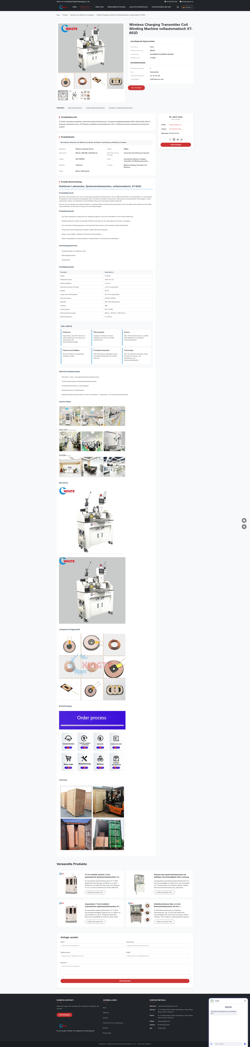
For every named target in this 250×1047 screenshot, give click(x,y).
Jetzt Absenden (125, 981)
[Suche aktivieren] (177, 7)
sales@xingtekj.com (187, 1)
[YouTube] (178, 139)
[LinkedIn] (174, 139)
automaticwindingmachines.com (168, 1006)
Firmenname (130, 942)
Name (63, 942)
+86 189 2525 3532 (175, 129)
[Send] (245, 1044)
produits (105, 1018)
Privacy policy (107, 1033)
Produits (65, 15)
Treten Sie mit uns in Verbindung (113, 1023)
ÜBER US (106, 1012)
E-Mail (128, 952)
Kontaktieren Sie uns (161, 7)
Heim (74, 7)
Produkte (85, 7)
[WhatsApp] (244, 526)
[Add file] (211, 1044)
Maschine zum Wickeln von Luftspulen (82, 15)
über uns (99, 7)
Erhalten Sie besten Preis (95, 892)
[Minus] (245, 1001)
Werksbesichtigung (116, 7)
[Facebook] (170, 139)
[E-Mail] (244, 520)
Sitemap (105, 1028)
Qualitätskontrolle (138, 7)
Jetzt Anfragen (175, 144)
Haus (58, 15)
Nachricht (64, 962)
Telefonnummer (65, 952)
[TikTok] (181, 139)
